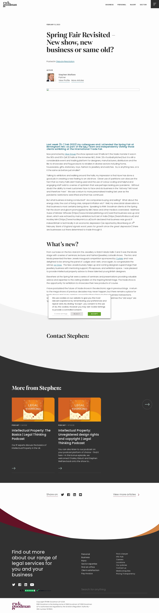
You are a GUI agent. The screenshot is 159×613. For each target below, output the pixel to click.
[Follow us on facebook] (20, 585)
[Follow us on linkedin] (26, 585)
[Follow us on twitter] (14, 585)
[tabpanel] (33, 435)
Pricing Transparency (125, 574)
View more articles (124, 494)
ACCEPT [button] (94, 314)
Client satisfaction (90, 570)
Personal (122, 5)
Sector (143, 5)
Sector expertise (89, 564)
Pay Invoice (87, 574)
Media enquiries (123, 571)
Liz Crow (58, 265)
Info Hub (119, 557)
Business (110, 5)
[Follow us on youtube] (32, 585)
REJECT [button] (77, 314)
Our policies (121, 565)
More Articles (77, 81)
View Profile (64, 81)
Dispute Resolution (65, 62)
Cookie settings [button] (60, 314)
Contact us (121, 568)
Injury (133, 5)
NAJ (85, 147)
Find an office (88, 567)
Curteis (119, 259)
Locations (120, 563)
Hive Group (70, 154)
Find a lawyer (122, 554)
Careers (119, 560)
